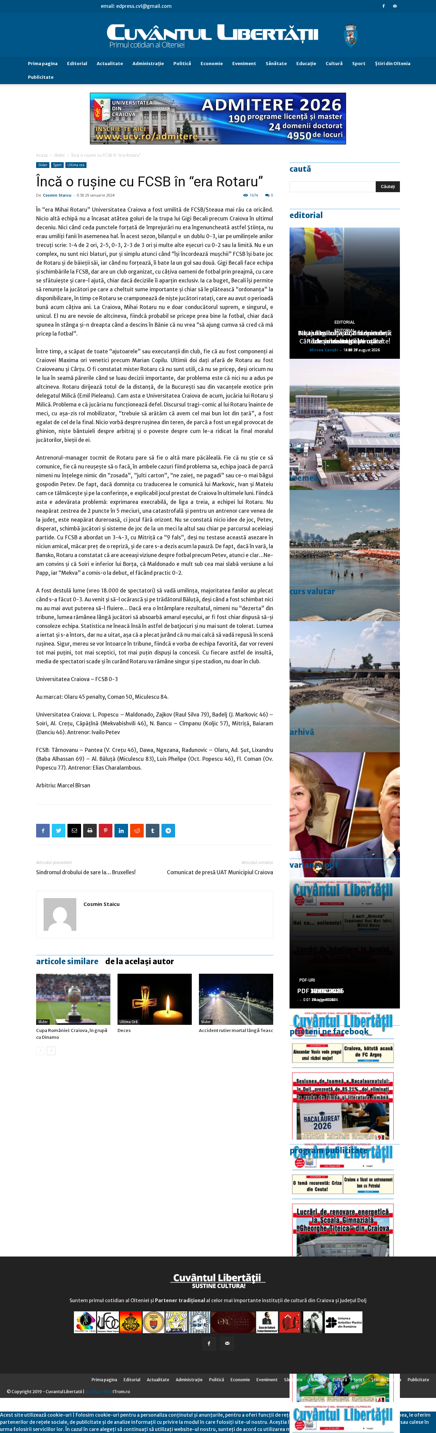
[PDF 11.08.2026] (345, 1074)
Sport (358, 63)
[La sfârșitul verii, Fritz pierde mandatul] (345, 817)
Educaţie (306, 63)
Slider (59, 155)
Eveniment (244, 63)
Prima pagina (43, 63)
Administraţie (148, 63)
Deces (124, 1030)
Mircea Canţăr (324, 349)
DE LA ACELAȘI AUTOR (139, 961)
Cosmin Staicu (57, 195)
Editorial (77, 63)
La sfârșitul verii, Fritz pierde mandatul (345, 337)
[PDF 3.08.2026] (345, 1205)
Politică (182, 63)
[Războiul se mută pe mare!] (345, 555)
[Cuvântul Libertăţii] (218, 35)
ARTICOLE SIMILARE (67, 961)
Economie (212, 63)
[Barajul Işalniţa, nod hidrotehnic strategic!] (345, 686)
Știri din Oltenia (392, 63)
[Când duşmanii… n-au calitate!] (345, 424)
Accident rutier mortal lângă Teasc (236, 1030)
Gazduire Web (98, 1391)
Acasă (42, 155)
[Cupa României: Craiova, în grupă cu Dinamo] (73, 999)
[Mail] (395, 6)
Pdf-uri (307, 980)
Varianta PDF (314, 865)
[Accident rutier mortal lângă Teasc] (236, 999)
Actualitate (110, 63)
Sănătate (276, 63)
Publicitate (40, 77)
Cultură (334, 63)
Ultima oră (75, 165)
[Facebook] (383, 6)
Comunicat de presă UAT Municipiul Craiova (220, 872)
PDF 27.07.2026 (320, 991)
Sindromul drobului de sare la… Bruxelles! (86, 872)
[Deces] (155, 999)
